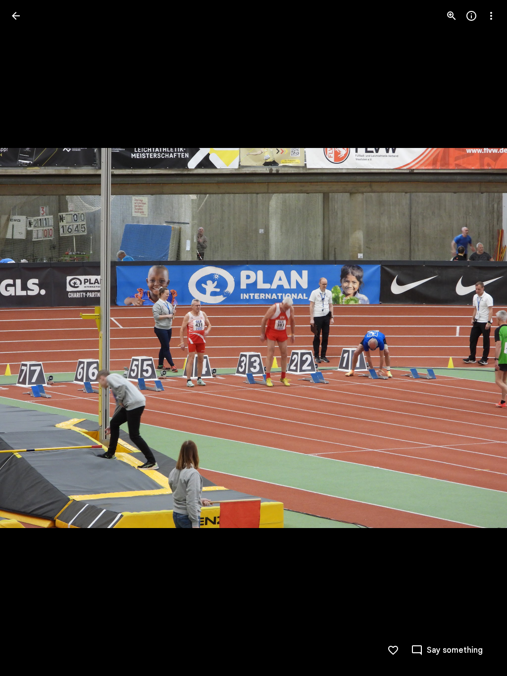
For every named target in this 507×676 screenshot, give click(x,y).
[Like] (393, 650)
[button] (28, 338)
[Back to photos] (16, 16)
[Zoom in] (451, 16)
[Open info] (471, 16)
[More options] (491, 16)
